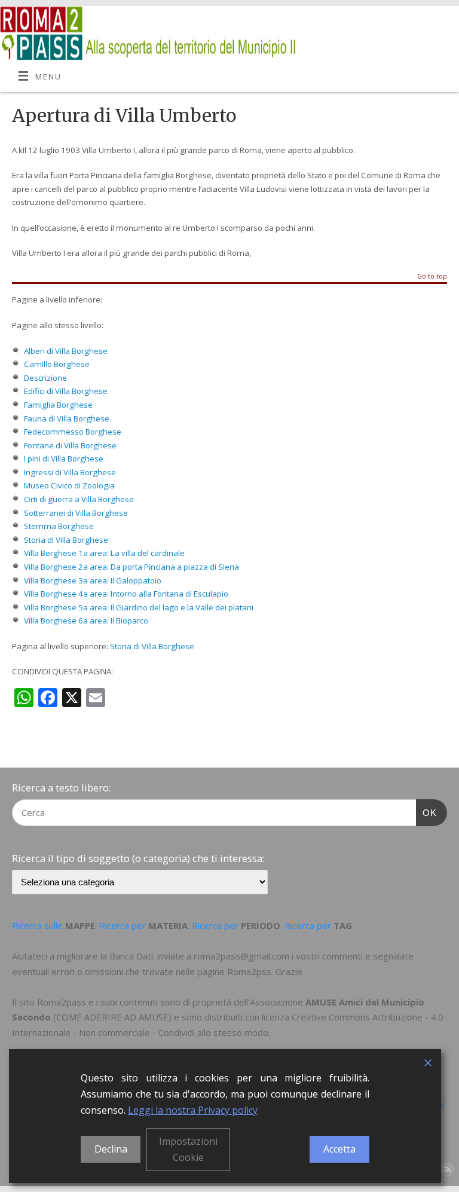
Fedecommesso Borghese (72, 431)
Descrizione (45, 377)
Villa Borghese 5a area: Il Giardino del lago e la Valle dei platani (138, 607)
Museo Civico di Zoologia (69, 485)
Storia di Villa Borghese (66, 539)
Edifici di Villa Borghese (66, 391)
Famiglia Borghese (58, 404)
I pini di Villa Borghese (63, 458)
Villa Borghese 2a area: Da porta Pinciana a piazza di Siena (131, 566)
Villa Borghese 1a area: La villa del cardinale (104, 553)
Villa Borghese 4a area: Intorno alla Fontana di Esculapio (126, 593)
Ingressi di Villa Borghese (70, 472)
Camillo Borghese (57, 364)
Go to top (432, 276)
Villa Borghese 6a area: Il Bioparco (86, 620)
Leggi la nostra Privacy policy (193, 1110)
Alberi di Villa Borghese (66, 351)
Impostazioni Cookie (188, 1149)
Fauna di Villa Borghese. (68, 418)
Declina (110, 1149)
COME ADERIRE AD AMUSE (112, 1017)
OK (426, 812)
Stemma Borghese (59, 526)
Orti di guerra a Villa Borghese (79, 499)
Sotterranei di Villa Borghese (76, 513)
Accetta (339, 1149)
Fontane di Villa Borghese (70, 445)
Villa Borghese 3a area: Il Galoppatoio (92, 580)
